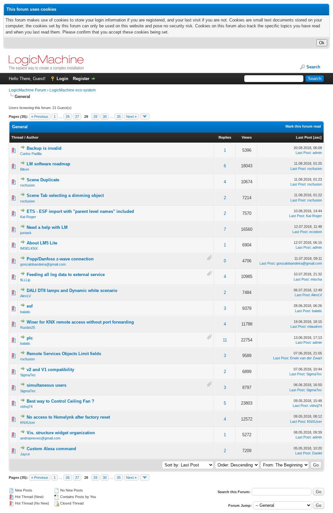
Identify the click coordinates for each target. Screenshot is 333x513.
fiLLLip (25, 280)
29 (95, 116)
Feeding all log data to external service (66, 274)
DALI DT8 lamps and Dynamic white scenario (72, 290)
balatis (25, 312)
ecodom (315, 232)
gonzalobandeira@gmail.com (43, 264)
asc (317, 137)
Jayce (25, 454)
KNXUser (27, 422)
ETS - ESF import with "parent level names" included (80, 211)
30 (105, 116)
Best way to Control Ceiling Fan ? (60, 401)
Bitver (24, 169)
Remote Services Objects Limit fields (64, 353)
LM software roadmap (48, 163)
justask (26, 233)
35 (119, 116)
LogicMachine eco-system (72, 90)
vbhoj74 (26, 407)
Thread (17, 137)
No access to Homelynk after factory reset (68, 417)
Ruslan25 (27, 327)
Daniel (317, 453)
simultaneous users (46, 385)
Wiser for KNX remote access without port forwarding (80, 322)
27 (77, 116)
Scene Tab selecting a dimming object (65, 195)
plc (30, 338)
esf (30, 306)
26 (68, 116)
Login (62, 78)
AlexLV (25, 296)
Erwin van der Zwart (306, 358)
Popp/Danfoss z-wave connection (60, 258)
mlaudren (314, 326)
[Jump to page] (145, 116)
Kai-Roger (28, 217)
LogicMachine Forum (27, 90)
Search (313, 66)
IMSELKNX (29, 248)
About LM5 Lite (42, 243)
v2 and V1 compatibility (50, 369)
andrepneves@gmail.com (40, 438)
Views (247, 137)
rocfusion (314, 169)
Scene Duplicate (43, 179)
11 (225, 340)
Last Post (304, 137)
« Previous (39, 116)
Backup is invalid (44, 148)
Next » (131, 116)
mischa (316, 279)
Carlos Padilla (31, 154)
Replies (225, 137)
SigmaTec (28, 375)
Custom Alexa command (51, 448)
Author (32, 137)
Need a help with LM (47, 227)
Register (81, 78)
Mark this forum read (303, 126)
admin (317, 153)
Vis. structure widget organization (61, 432)
